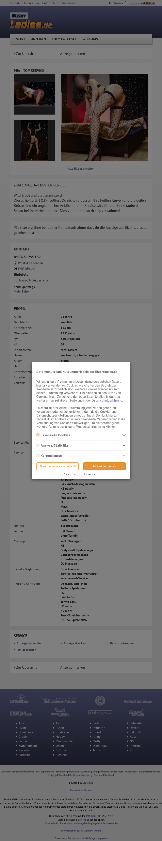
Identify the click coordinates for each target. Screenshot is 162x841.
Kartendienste (51, 456)
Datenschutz (71, 474)
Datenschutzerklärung (107, 400)
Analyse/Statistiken (55, 445)
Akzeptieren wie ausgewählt (57, 466)
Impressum (90, 474)
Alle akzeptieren (104, 466)
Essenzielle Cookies (55, 435)
